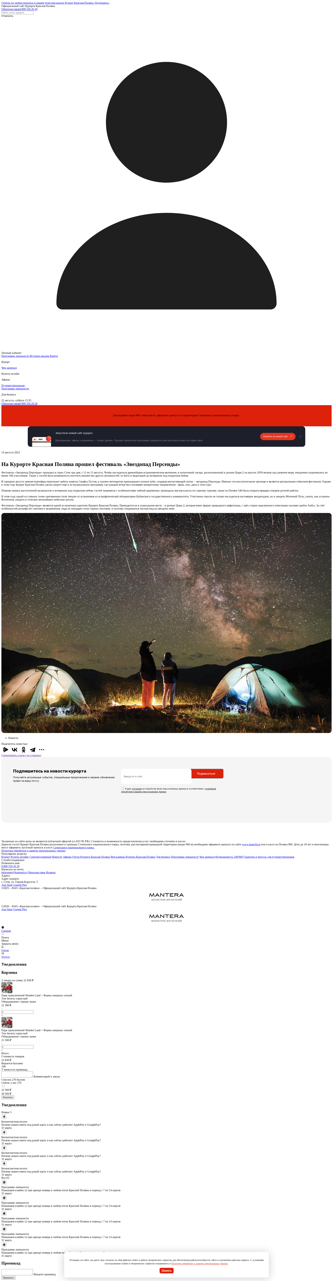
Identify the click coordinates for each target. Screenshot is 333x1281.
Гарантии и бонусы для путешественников (269, 856)
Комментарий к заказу (47, 1076)
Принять (167, 1270)
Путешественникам (13, 385)
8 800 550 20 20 (28, 9)
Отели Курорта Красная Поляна (91, 856)
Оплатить (8, 1097)
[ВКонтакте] (14, 749)
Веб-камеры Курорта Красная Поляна (133, 856)
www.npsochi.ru (251, 844)
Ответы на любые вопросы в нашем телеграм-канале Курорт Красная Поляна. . (55, 2)
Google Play (20, 884)
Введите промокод (45, 1274)
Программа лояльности (15, 388)
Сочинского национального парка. (73, 847)
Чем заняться (9, 367)
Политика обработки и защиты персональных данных (33, 850)
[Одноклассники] (23, 749)
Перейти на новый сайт (275, 436)
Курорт (5, 856)
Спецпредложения (40, 856)
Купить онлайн (20, 856)
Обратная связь (10, 9)
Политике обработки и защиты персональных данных (199, 1263)
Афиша (67, 856)
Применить (8, 1277)
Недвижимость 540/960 (229, 856)
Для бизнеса (163, 856)
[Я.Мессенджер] (5, 749)
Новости (57, 856)
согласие (137, 788)
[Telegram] (32, 749)
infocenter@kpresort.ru (14, 872)
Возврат (51, 872)
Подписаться (206, 773)
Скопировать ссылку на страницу (21, 755)
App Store (7, 884)
